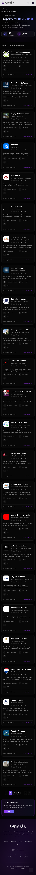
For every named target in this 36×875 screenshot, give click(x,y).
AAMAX (23, 868)
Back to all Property (10, 15)
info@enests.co (19, 850)
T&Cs (20, 841)
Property (15, 9)
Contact (18, 844)
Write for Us (28, 841)
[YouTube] (20, 856)
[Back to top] (31, 870)
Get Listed (9, 811)
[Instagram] (26, 856)
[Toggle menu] (33, 3)
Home (6, 841)
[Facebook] (10, 856)
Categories (6, 9)
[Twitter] (15, 856)
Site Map (13, 841)
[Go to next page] (29, 793)
